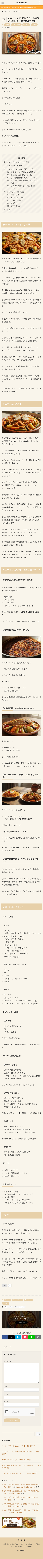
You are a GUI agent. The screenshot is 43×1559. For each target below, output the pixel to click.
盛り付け (14, 203)
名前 (5, 1386)
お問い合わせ (7, 1544)
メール (6, 1394)
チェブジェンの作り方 (15, 192)
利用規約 (37, 1544)
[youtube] (22, 1540)
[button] (5, 1337)
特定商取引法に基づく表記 (18, 1546)
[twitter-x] (19, 1540)
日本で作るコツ (16, 206)
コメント (7, 1361)
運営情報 (29, 1546)
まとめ (9, 210)
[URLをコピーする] (38, 1337)
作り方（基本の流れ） (19, 200)
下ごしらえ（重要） (18, 197)
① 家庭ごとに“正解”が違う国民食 (23, 172)
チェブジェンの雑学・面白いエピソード (22, 169)
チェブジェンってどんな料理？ (19, 162)
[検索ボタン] (40, 2)
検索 (38, 1434)
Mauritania (26, 24)
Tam (18, 1493)
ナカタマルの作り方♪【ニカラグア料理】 (16, 1460)
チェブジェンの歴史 (14, 166)
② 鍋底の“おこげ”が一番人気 (21, 175)
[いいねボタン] (4, 1285)
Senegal (34, 24)
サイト (6, 1401)
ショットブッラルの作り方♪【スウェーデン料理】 (20, 1473)
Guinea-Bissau (16, 24)
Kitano (17, 1500)
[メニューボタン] (3, 2)
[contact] (24, 1540)
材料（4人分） (16, 195)
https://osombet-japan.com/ (25, 1487)
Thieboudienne (19, 1307)
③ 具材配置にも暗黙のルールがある (24, 178)
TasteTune (21, 3)
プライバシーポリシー (27, 1544)
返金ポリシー (16, 1544)
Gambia (7, 24)
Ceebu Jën (8, 1307)
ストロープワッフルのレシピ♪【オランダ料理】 (19, 1446)
